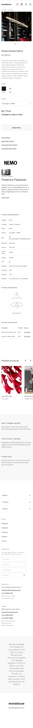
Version (3, 99)
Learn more (5, 197)
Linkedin (4, 536)
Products (3, 10)
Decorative (10, 10)
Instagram (4, 523)
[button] (15, 44)
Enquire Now (16, 128)
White (10, 92)
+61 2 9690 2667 (7, 615)
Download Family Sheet (9, 145)
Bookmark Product (7, 141)
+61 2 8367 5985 (7, 618)
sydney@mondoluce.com (9, 612)
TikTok (3, 541)
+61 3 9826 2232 (7, 593)
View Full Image (16, 313)
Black (3, 92)
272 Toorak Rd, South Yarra (10, 587)
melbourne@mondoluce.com (11, 590)
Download (27, 332)
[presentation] (26, 360)
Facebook (4, 528)
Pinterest (4, 532)
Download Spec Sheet (8, 148)
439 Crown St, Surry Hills (10, 609)
